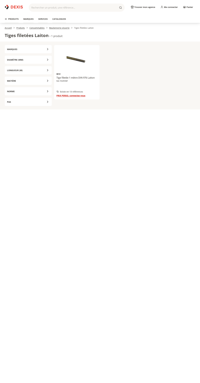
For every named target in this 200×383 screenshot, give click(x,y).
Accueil (8, 27)
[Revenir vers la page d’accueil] (14, 7)
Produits (20, 27)
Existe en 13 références (71, 91)
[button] (77, 8)
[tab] (12, 19)
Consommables (37, 27)
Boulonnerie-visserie (59, 27)
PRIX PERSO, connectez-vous (70, 95)
